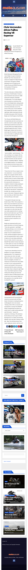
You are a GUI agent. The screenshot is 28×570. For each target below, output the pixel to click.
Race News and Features (10, 379)
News (6, 495)
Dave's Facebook (7, 461)
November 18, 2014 (10, 501)
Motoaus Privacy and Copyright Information (11, 544)
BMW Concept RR (12, 484)
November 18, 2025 (10, 486)
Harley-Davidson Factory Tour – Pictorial (14, 529)
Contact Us (4, 541)
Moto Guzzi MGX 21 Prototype (12, 498)
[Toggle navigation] (13, 15)
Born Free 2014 (11, 515)
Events (6, 512)
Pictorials (11, 512)
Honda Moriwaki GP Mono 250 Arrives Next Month (8, 331)
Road (6, 481)
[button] (22, 15)
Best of (6, 526)
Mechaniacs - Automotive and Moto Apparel (12, 404)
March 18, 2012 (10, 532)
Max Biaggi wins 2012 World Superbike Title (13, 383)
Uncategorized (11, 495)
